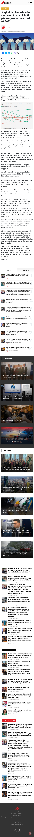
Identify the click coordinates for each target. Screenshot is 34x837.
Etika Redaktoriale (17, 822)
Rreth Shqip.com (17, 821)
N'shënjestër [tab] (25, 270)
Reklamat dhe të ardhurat (17, 824)
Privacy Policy (17, 826)
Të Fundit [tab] (8, 270)
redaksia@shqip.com (16, 815)
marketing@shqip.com (12, 817)
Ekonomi (5, 8)
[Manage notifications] (30, 833)
